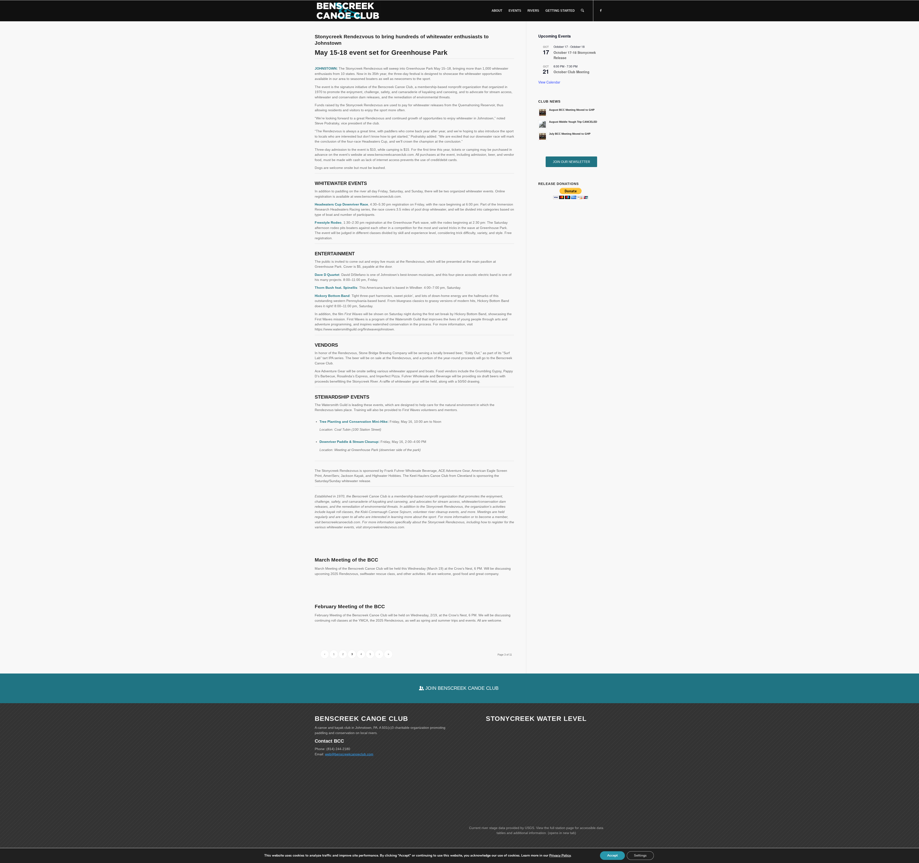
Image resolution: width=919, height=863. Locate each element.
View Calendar (549, 82)
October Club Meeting (571, 71)
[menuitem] (496, 10)
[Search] (582, 10)
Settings (640, 855)
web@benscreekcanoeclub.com (349, 754)
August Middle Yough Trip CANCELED (573, 121)
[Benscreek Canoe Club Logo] (348, 10)
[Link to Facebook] (600, 10)
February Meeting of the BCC (350, 606)
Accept (612, 855)
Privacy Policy (560, 855)
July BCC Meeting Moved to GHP (569, 133)
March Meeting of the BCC (346, 559)
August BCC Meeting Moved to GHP (571, 109)
